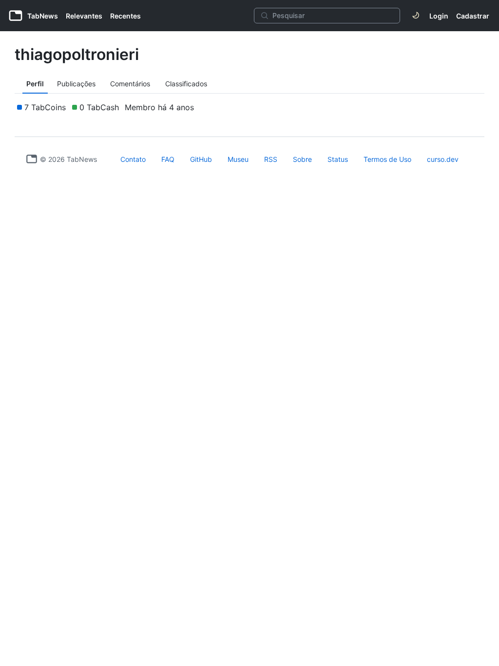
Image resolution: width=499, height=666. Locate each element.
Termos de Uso (387, 159)
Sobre (302, 159)
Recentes (125, 16)
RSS (270, 159)
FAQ (167, 159)
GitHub (201, 159)
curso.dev (443, 159)
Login (438, 16)
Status (337, 159)
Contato (133, 159)
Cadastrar (472, 16)
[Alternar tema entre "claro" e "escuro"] (415, 15)
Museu (238, 159)
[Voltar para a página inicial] (31, 159)
